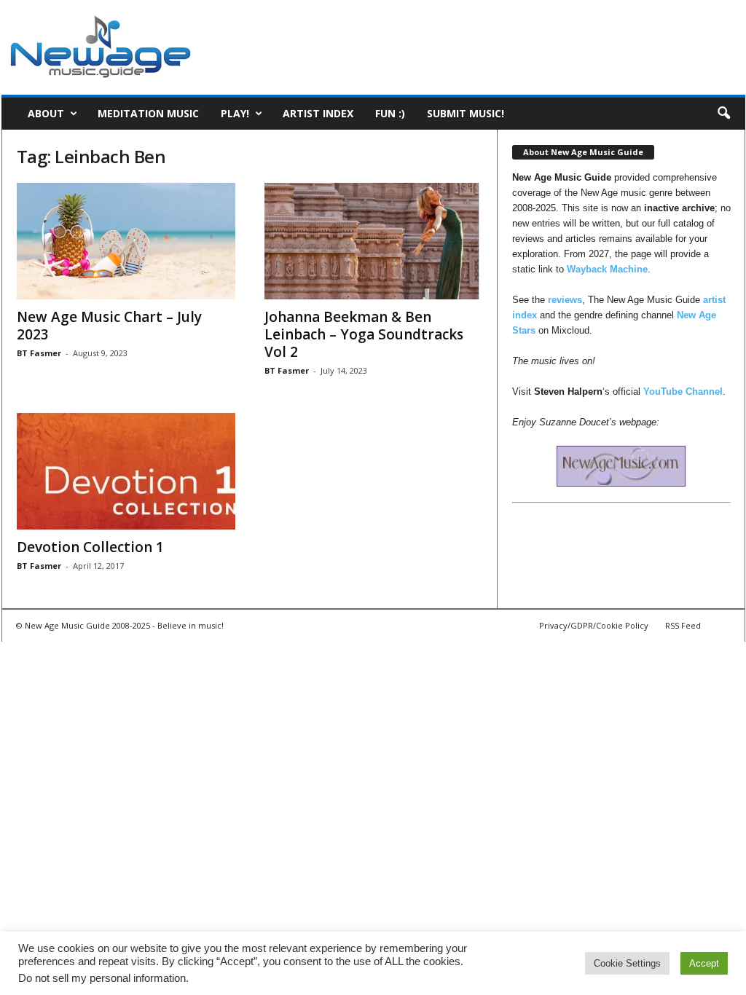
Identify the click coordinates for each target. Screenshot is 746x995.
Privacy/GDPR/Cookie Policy (593, 625)
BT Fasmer (39, 352)
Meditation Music (148, 113)
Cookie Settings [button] (627, 963)
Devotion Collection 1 (90, 547)
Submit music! (465, 113)
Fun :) (390, 113)
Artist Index (318, 113)
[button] (723, 114)
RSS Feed (683, 625)
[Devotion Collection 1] (126, 471)
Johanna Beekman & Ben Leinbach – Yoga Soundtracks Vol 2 (363, 334)
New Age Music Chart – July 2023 (109, 325)
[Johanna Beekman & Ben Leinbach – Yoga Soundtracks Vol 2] (373, 241)
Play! (235, 113)
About (46, 113)
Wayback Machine (607, 269)
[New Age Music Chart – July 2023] (126, 241)
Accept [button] (704, 963)
